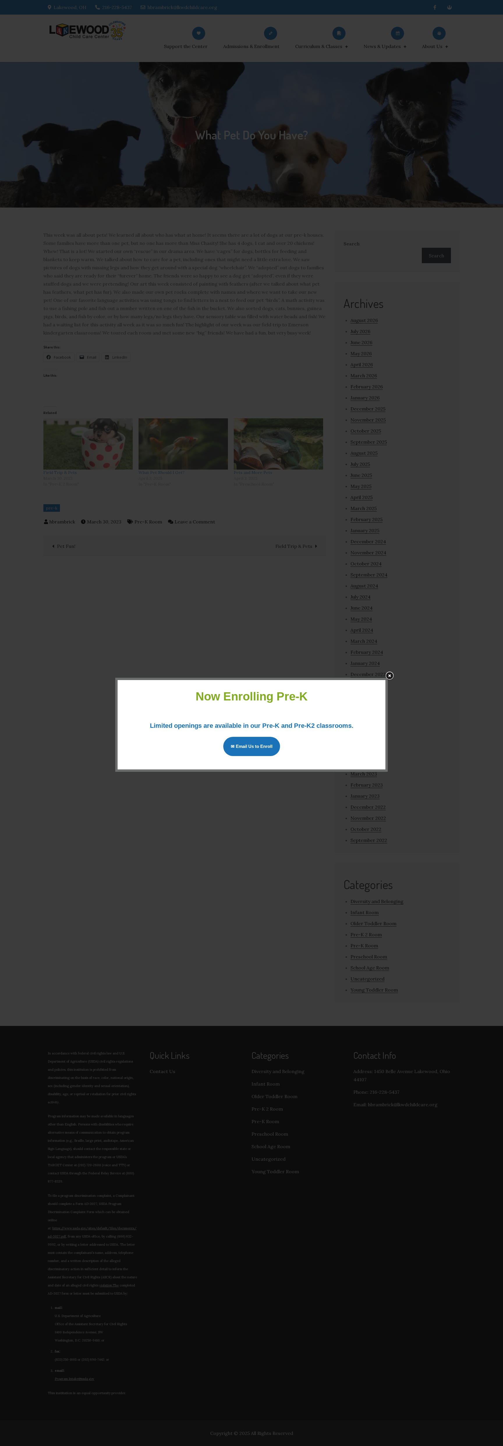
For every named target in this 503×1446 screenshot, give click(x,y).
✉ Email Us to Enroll (251, 746)
